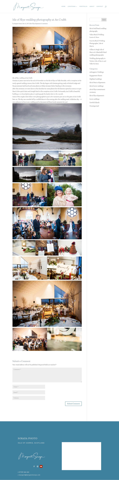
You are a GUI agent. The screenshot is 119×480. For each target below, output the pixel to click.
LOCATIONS (72, 6)
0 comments (44, 23)
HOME (63, 6)
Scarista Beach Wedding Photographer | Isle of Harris (97, 43)
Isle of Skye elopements (35, 23)
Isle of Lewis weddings (96, 86)
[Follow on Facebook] (34, 466)
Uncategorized (94, 106)
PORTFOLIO (83, 6)
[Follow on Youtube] (41, 466)
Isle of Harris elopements (97, 82)
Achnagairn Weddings (97, 72)
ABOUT (92, 6)
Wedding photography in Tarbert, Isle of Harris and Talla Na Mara (98, 61)
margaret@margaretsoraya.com (29, 475)
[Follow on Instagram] (37, 466)
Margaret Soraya (18, 23)
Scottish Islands (94, 102)
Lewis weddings (94, 99)
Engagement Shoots (96, 76)
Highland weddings (96, 79)
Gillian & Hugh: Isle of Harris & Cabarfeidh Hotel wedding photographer (98, 52)
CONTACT (100, 6)
